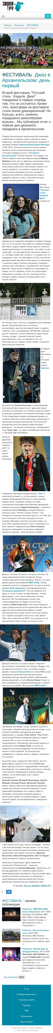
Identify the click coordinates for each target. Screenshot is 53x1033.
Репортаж (27, 908)
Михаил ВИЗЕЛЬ (32, 885)
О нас (26, 988)
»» (34, 925)
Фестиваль (19, 25)
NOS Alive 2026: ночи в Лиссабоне (35, 910)
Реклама (26, 1005)
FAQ (26, 1010)
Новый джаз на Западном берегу (35, 950)
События (26, 930)
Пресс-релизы (26, 1021)
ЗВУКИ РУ (45, 885)
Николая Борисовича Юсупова (34, 144)
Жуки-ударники (17, 588)
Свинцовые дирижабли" (14, 590)
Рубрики (7, 25)
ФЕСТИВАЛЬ (32, 25)
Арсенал (45, 367)
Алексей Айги (24, 671)
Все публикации (14, 977)
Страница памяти (26, 999)
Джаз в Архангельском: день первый (26, 80)
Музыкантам (26, 1016)
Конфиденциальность (26, 994)
